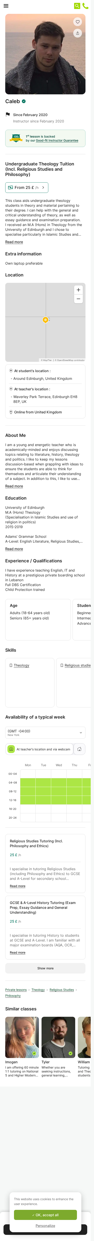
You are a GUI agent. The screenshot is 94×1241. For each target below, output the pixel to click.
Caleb (12, 101)
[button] (77, 21)
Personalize (45, 1225)
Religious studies (78, 665)
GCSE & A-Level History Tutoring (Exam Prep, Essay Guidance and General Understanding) (43, 907)
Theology (21, 665)
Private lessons (16, 990)
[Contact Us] (85, 6)
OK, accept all (47, 1215)
